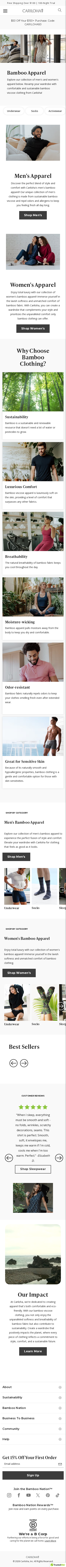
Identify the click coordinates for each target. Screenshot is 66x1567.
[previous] (14, 1063)
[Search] (60, 10)
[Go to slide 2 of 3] (60, 891)
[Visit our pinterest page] (47, 1495)
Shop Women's (33, 328)
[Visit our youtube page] (28, 1495)
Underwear (13, 111)
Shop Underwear (33, 1153)
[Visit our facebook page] (18, 1495)
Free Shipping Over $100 (21, 3)
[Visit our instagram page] (9, 1495)
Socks (34, 111)
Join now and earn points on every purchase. (34, 1509)
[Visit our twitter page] (38, 1495)
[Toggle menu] (5, 11)
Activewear (55, 111)
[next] (24, 1063)
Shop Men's (33, 215)
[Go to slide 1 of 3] (59, 1158)
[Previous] (10, 890)
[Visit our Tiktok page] (57, 1495)
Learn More (34, 1352)
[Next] (60, 890)
